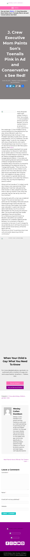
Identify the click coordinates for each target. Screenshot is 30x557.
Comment (5, 472)
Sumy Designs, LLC (21, 555)
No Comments (15, 82)
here (11, 147)
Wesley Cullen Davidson (19, 80)
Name (4, 492)
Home (12, 11)
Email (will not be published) (11, 499)
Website (4, 506)
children (22, 396)
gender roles (5, 398)
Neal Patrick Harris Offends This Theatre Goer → (16, 460)
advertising (15, 396)
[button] (15, 383)
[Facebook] (7, 86)
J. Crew (10, 396)
